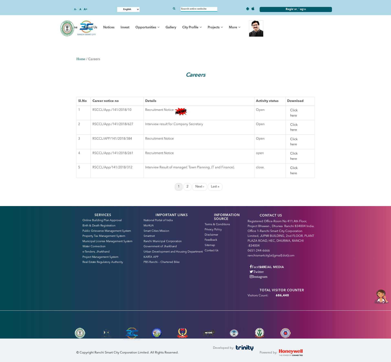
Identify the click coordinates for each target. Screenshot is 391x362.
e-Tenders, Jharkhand (96, 251)
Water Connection (93, 246)
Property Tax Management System (103, 236)
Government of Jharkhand (160, 246)
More (233, 27)
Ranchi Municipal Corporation (163, 241)
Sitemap (210, 245)
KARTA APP (151, 257)
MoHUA (149, 225)
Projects (214, 27)
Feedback (211, 239)
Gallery (171, 27)
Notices (108, 27)
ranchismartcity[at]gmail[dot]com (271, 255)
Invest (125, 27)
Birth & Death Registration (98, 225)
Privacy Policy (213, 229)
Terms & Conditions (217, 224)
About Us (90, 27)
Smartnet (149, 236)
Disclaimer (211, 234)
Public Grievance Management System (106, 231)
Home (80, 59)
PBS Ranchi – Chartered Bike (161, 262)
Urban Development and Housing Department (173, 251)
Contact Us (211, 250)
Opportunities (146, 27)
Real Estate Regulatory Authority (102, 262)
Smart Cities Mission (156, 231)
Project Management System (100, 257)
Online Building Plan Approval (102, 220)
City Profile (190, 27)
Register (291, 9)
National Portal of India (158, 220)
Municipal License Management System (107, 241)
